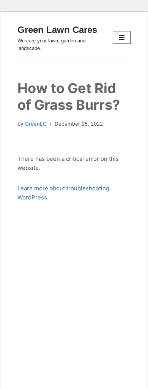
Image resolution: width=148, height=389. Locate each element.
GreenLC (36, 124)
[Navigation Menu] (122, 37)
